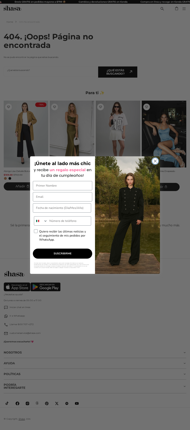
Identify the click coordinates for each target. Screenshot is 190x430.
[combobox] (41, 220)
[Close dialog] (155, 161)
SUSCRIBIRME (62, 253)
